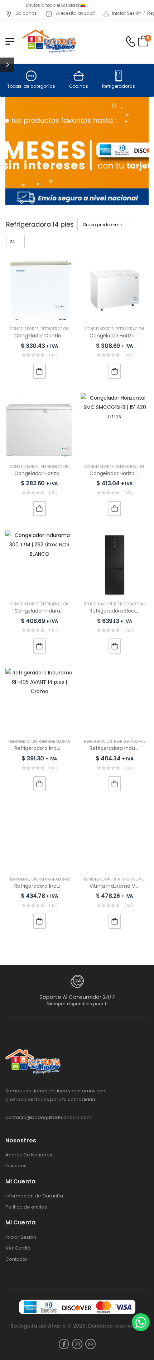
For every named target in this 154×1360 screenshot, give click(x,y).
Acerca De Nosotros (28, 1155)
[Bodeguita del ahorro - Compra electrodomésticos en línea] (48, 41)
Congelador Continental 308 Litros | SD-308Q (69, 335)
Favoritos (16, 1166)
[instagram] (77, 1344)
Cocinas (78, 86)
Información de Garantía (34, 1196)
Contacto (16, 1259)
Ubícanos (25, 13)
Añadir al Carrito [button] (39, 371)
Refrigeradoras (118, 86)
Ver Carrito (18, 1248)
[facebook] (64, 1344)
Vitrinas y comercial (133, 879)
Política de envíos (26, 1207)
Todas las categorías (31, 86)
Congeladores (24, 329)
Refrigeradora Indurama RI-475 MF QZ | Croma (71, 886)
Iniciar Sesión (20, 1237)
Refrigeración (54, 329)
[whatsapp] (90, 1344)
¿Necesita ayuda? (74, 13)
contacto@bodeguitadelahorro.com (48, 1117)
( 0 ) (53, 355)
